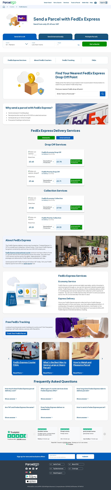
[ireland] (30, 472)
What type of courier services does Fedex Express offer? (54, 390)
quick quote (28, 263)
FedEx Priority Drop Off (51, 172)
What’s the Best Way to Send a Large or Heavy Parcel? (54, 365)
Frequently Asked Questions (55, 381)
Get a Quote (94, 44)
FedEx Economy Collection (52, 198)
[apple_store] (31, 481)
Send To (7, 42)
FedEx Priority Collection (51, 218)
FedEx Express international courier (18, 253)
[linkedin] (33, 469)
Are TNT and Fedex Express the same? (19, 407)
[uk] (26, 472)
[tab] (20, 36)
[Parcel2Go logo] (9, 2)
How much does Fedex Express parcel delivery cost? (19, 390)
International (65, 138)
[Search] (102, 93)
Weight (59, 42)
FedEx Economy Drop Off (51, 152)
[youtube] (30, 469)
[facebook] (26, 469)
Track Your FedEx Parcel (16, 333)
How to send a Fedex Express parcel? (91, 407)
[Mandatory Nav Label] (8, 358)
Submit (85, 456)
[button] (42, 44)
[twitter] (37, 469)
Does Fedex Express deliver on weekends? (52, 408)
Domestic (46, 138)
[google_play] (31, 476)
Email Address (53, 455)
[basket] (95, 3)
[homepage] (4, 7)
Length (33, 42)
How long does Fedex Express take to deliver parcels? (91, 390)
